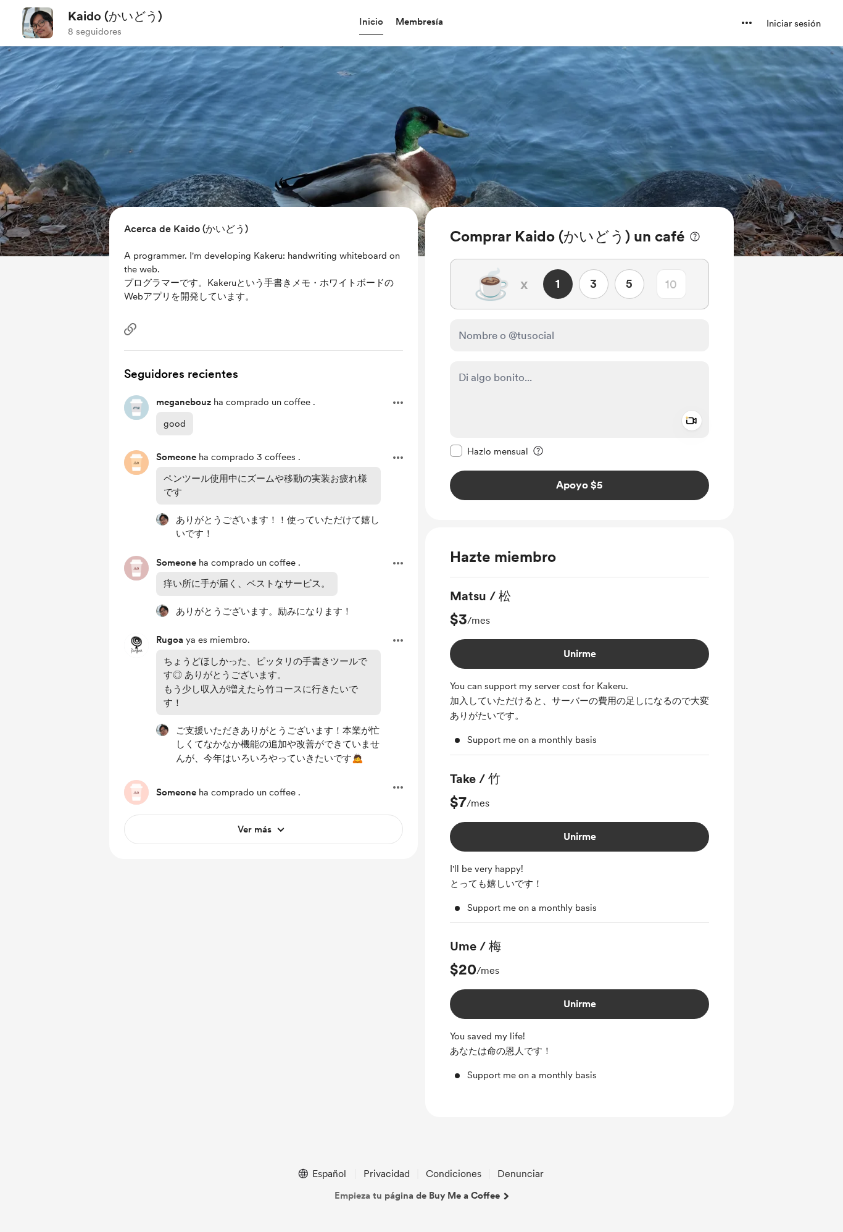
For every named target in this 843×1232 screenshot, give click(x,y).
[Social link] (130, 329)
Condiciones (453, 1174)
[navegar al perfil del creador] (37, 22)
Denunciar (520, 1174)
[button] (371, 22)
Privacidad (386, 1174)
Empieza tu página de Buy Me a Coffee (417, 1195)
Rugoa (169, 639)
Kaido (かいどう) (115, 16)
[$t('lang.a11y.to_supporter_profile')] (162, 519)
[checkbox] (489, 451)
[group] (579, 671)
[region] (579, 363)
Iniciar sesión (793, 23)
